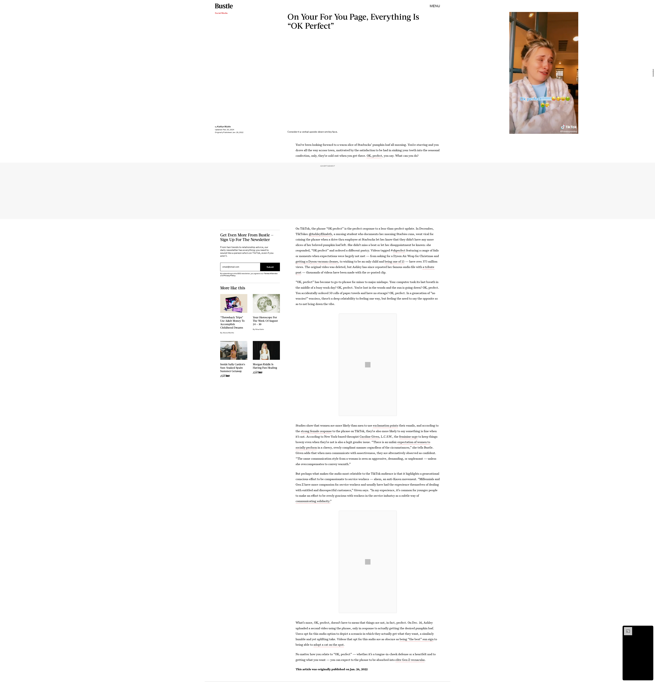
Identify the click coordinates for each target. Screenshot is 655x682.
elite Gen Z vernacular (410, 660)
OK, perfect (374, 156)
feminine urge (408, 436)
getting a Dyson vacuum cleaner (317, 261)
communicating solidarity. (313, 501)
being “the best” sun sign (417, 639)
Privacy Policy (230, 275)
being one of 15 (394, 261)
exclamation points (385, 425)
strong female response (316, 431)
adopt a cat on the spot (329, 645)
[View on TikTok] (368, 365)
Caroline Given (369, 436)
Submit (270, 266)
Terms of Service (271, 273)
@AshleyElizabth (320, 234)
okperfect (399, 250)
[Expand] (626, 629)
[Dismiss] (649, 629)
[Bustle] (224, 6)
